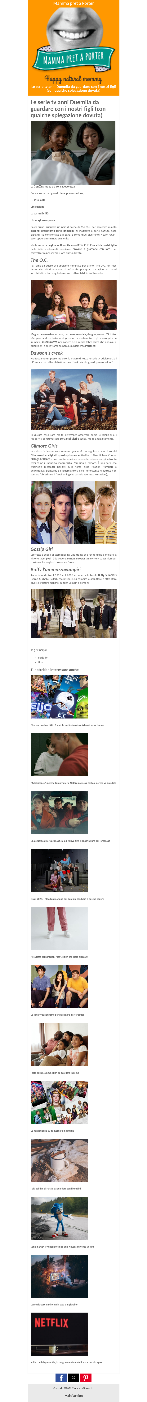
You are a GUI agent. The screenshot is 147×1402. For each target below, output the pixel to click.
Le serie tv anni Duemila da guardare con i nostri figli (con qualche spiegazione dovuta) (73, 89)
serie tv (42, 657)
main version (74, 1396)
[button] (61, 1378)
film (40, 662)
